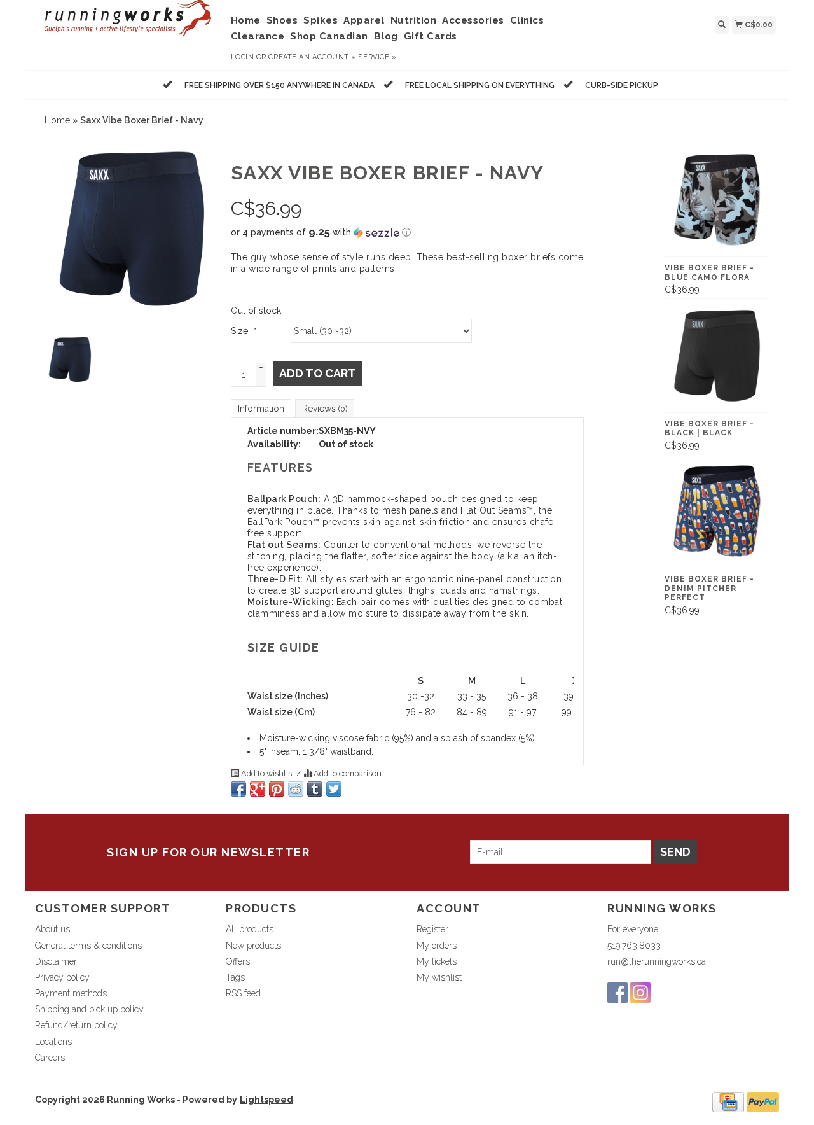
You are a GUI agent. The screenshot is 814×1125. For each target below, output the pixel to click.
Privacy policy (62, 977)
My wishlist (439, 977)
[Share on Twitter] (333, 789)
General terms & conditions (88, 945)
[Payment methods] (728, 1101)
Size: (243, 331)
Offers (238, 961)
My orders (437, 945)
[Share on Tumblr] (314, 789)
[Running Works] (128, 25)
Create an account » (311, 57)
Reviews (324, 408)
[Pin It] (276, 789)
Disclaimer (56, 961)
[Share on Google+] (257, 789)
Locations (53, 1042)
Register (432, 929)
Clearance (258, 36)
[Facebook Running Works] (617, 992)
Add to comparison (347, 773)
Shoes (282, 20)
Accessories (473, 20)
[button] (407, 232)
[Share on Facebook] (238, 789)
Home (246, 20)
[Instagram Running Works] (640, 992)
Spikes (320, 20)
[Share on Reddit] (295, 789)
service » (377, 57)
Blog (386, 36)
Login (242, 57)
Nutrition (413, 20)
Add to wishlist (267, 773)
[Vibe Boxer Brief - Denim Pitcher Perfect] (717, 511)
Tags (235, 977)
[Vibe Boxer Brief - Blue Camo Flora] (717, 199)
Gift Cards (430, 36)
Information (261, 408)
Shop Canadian (329, 36)
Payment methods (71, 993)
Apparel (364, 20)
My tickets (437, 961)
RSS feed (243, 993)
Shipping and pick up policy (89, 1009)
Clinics (527, 20)
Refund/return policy (76, 1025)
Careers (50, 1057)
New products (253, 945)
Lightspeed (266, 1099)
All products (249, 929)
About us (52, 929)
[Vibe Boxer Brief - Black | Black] (717, 355)
